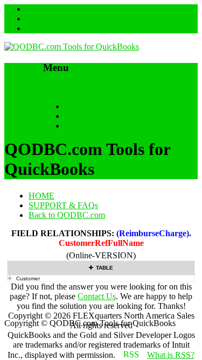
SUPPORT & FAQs (99, 116)
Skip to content (68, 88)
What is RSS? (170, 354)
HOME (77, 106)
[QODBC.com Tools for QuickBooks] (71, 46)
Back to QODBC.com (103, 125)
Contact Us (97, 296)
